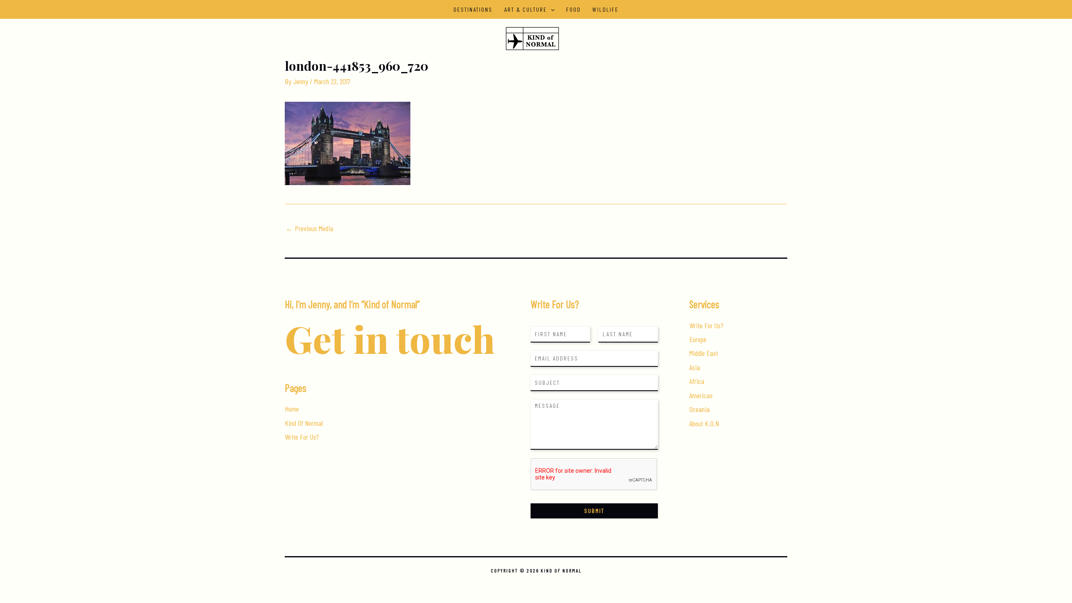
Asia (694, 367)
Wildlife (605, 9)
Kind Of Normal (304, 423)
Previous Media (309, 228)
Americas (701, 395)
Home (292, 408)
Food (573, 9)
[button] (550, 9)
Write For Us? (302, 436)
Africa (696, 381)
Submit (594, 510)
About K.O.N (704, 423)
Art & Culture (525, 9)
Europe (697, 339)
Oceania (699, 409)
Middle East (703, 353)
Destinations (473, 9)
